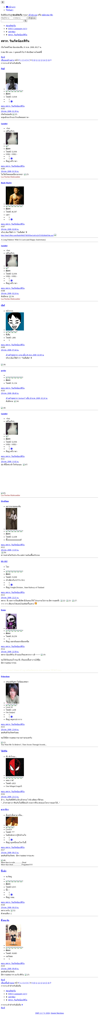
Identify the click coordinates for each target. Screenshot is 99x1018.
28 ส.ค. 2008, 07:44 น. (10, 350)
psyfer (3, 371)
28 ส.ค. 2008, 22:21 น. (10, 598)
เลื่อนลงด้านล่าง (7, 60)
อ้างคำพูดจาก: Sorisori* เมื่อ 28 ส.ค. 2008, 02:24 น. (27, 398)
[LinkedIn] (12, 219)
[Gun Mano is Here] (12, 101)
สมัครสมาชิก (47, 15)
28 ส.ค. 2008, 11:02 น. (10, 462)
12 (39, 60)
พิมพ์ (3, 57)
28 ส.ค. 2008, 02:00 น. (10, 229)
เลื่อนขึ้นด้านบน (7, 983)
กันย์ (3, 69)
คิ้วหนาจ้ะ (5, 920)
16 (49, 60)
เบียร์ (3, 305)
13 (41, 60)
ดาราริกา (5, 809)
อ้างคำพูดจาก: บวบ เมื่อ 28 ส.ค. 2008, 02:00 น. (25, 355)
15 (46, 60)
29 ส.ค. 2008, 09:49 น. (10, 969)
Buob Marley (6, 183)
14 (44, 60)
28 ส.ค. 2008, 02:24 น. (10, 293)
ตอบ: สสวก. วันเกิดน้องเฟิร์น (13, 106)
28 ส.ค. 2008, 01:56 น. (10, 171)
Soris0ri (4, 124)
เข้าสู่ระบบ (32, 15)
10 (34, 60)
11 (37, 60)
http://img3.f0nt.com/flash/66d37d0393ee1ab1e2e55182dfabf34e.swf (27, 235)
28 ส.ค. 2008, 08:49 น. (10, 393)
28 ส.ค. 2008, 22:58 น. (10, 652)
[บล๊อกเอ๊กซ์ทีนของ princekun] (12, 717)
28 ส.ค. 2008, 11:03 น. (10, 550)
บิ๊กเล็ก (3, 871)
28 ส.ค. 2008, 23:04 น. (10, 730)
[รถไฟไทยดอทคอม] (12, 585)
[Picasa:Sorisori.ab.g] (12, 159)
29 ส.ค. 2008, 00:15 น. (10, 853)
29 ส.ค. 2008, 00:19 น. (10, 907)
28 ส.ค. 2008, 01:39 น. (10, 111)
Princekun (5, 676)
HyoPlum (5, 501)
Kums (3, 610)
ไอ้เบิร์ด (4, 751)
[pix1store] (12, 840)
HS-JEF (4, 561)
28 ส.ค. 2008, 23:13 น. (10, 797)
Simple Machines (57, 1013)
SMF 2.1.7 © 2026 (42, 1013)
